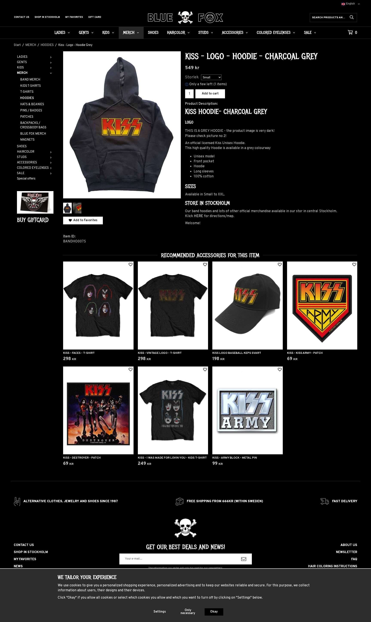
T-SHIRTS (26, 92)
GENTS (84, 32)
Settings (160, 612)
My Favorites (74, 17)
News (18, 566)
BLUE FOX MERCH (33, 134)
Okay (214, 612)
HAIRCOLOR (176, 32)
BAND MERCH (30, 80)
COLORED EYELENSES (273, 32)
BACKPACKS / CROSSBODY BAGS (33, 125)
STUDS (203, 32)
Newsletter (346, 552)
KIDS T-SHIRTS (30, 86)
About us (349, 545)
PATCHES (26, 117)
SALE (308, 32)
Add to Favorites (84, 220)
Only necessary (188, 611)
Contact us (21, 17)
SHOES (153, 32)
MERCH (128, 32)
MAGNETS (27, 140)
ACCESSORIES (232, 32)
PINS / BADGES (31, 111)
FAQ (354, 559)
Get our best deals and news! (185, 547)
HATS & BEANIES (32, 104)
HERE (198, 216)
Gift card (94, 17)
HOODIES (27, 98)
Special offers (26, 179)
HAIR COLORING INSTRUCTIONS (332, 566)
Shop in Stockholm (47, 17)
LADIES (60, 32)
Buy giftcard (33, 220)
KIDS (105, 32)
